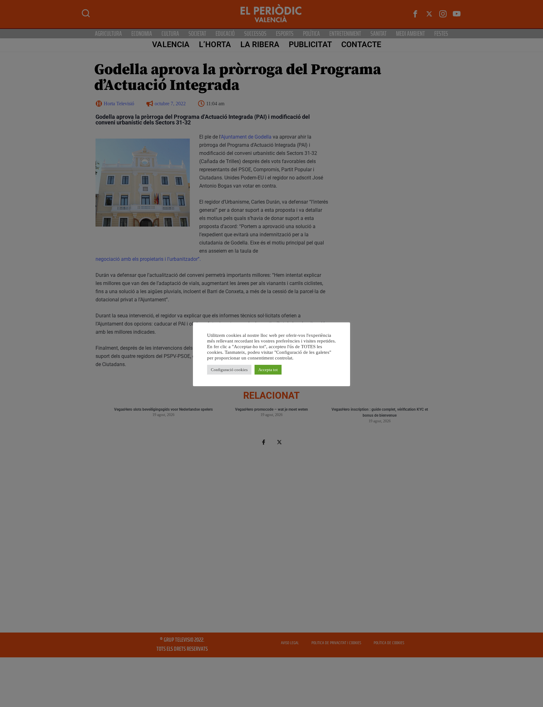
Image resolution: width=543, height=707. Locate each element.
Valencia (170, 44)
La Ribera (259, 44)
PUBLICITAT (310, 44)
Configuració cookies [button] (229, 369)
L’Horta (215, 44)
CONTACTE (361, 44)
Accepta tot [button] (268, 369)
